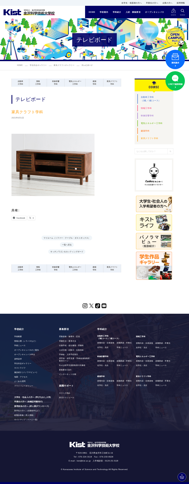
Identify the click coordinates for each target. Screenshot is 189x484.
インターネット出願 (67, 374)
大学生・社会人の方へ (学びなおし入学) (32, 397)
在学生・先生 (103, 347)
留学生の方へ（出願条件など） (27, 411)
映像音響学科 (147, 115)
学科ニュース (161, 348)
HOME (20, 65)
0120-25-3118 (111, 461)
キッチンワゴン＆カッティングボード (66, 251)
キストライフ (20, 368)
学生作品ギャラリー (38, 65)
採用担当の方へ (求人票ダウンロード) (31, 406)
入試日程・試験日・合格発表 (71, 350)
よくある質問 (20, 381)
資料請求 (18, 359)
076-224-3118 (85, 457)
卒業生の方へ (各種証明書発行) (28, 401)
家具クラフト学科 (149, 138)
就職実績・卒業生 (124, 343)
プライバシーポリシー (23, 386)
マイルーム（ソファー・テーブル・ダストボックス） (67, 237)
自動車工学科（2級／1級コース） (151, 99)
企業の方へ (167, 3)
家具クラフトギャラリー (64, 65)
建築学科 (145, 131)
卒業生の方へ (152, 3)
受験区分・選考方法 (67, 341)
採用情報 (181, 3)
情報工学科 (146, 108)
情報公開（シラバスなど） (25, 341)
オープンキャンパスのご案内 (26, 350)
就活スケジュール (66, 398)
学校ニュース (20, 346)
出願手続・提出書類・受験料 (71, 346)
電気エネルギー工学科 (152, 123)
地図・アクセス (21, 377)
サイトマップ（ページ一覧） (26, 420)
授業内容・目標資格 (105, 343)
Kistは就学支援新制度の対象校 (72, 365)
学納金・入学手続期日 (68, 354)
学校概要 (18, 337)
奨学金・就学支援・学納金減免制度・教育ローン (75, 359)
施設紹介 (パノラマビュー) (25, 372)
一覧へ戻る (67, 244)
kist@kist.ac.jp (84, 461)
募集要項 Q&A (65, 370)
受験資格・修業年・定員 (69, 337)
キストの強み (64, 393)
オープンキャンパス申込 (24, 354)
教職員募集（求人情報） (24, 415)
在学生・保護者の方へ (131, 3)
